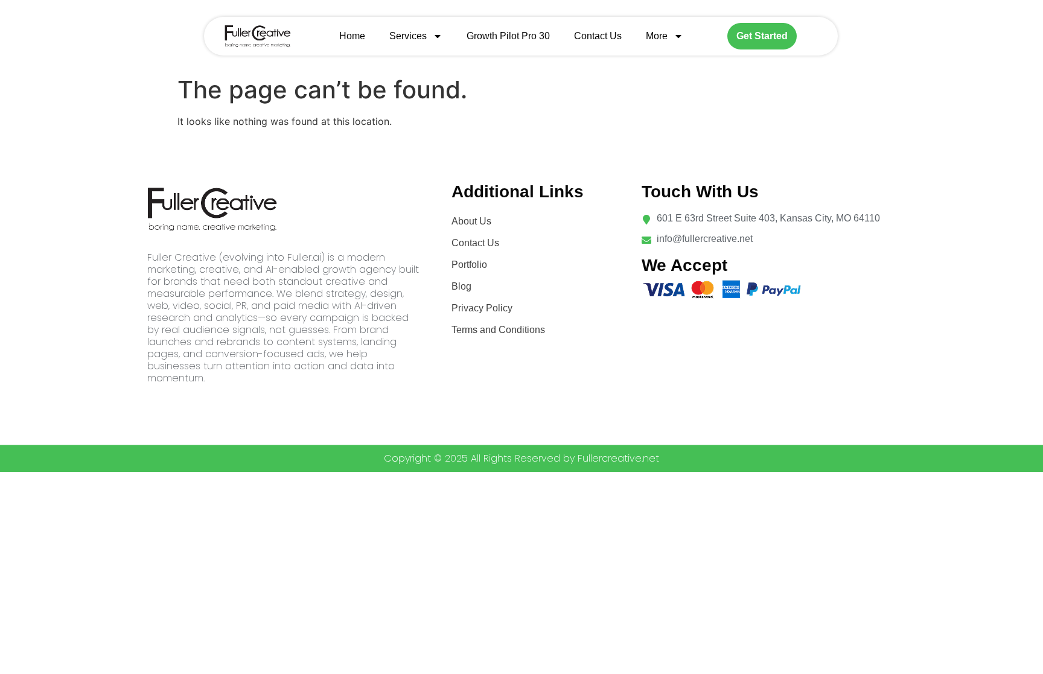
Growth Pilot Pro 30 (508, 36)
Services (408, 36)
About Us (471, 221)
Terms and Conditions (498, 330)
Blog (461, 286)
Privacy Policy (481, 308)
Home (352, 36)
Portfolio (469, 264)
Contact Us (598, 36)
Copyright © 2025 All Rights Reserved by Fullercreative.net (521, 458)
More (657, 36)
